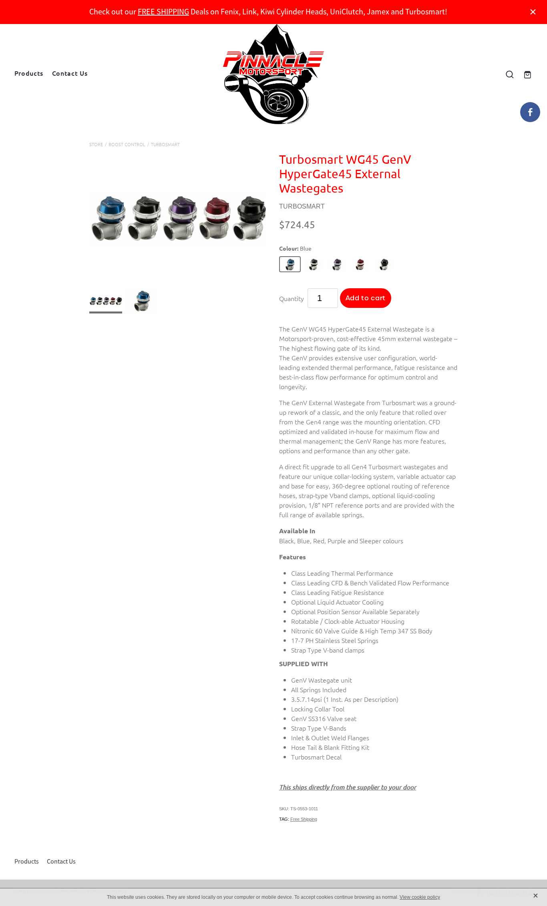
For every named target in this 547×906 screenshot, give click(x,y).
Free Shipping (303, 819)
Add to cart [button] (366, 298)
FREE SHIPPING (163, 12)
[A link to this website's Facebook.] (530, 112)
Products (28, 72)
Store (96, 144)
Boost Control (127, 144)
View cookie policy (420, 897)
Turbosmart (165, 144)
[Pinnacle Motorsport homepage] (273, 74)
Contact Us (69, 72)
